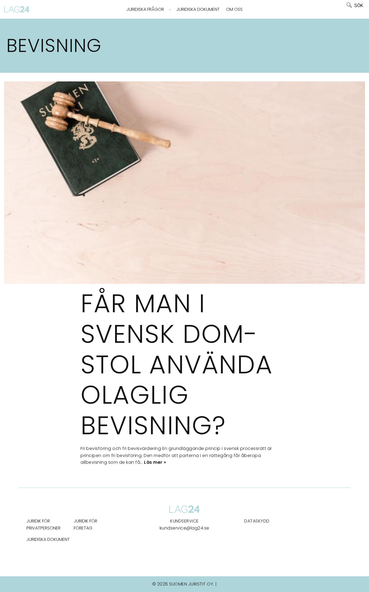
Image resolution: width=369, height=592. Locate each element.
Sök (358, 5)
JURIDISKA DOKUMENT (48, 539)
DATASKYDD (257, 521)
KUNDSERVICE (184, 521)
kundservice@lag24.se (184, 528)
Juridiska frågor (145, 9)
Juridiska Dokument (198, 9)
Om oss (234, 9)
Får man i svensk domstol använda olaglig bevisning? (176, 364)
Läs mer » (155, 462)
